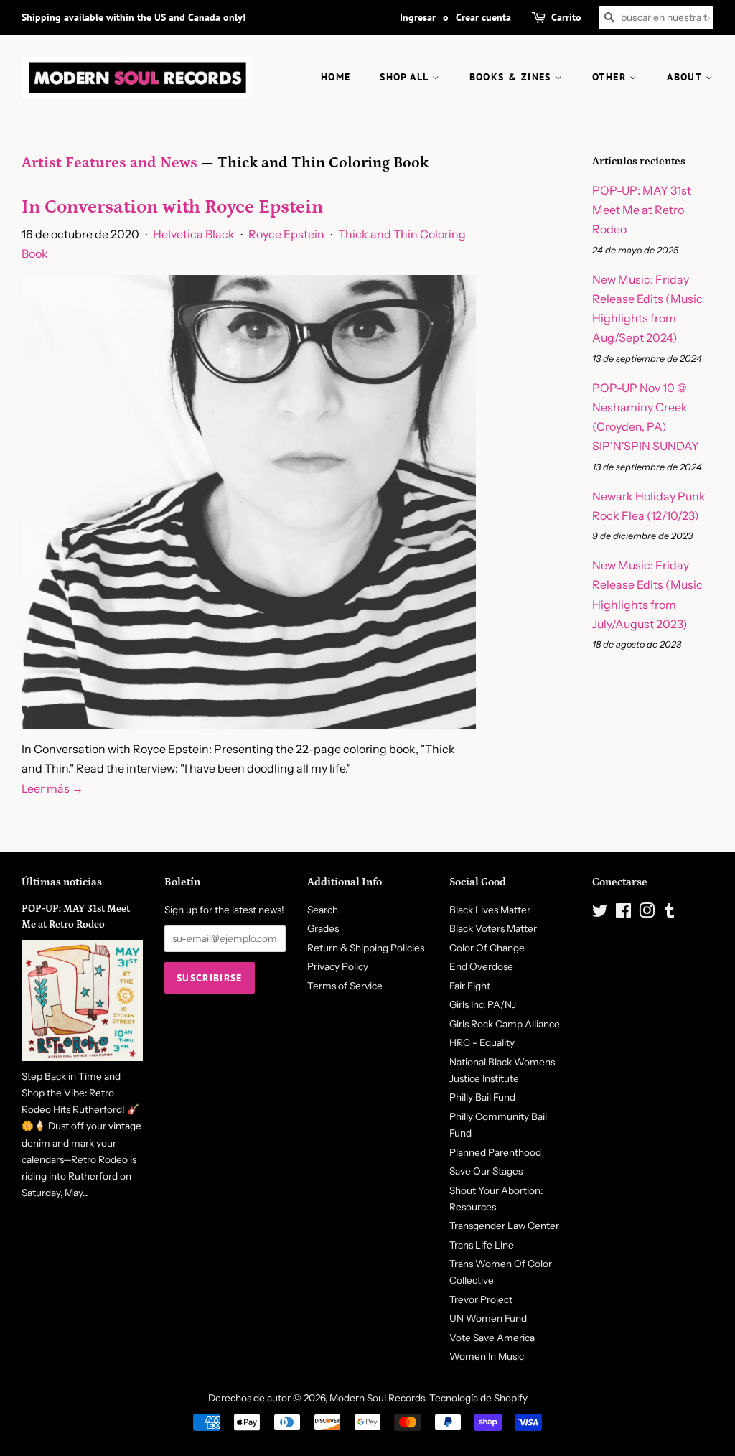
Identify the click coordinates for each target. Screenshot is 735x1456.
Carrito (566, 17)
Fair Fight (469, 985)
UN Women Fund (488, 1318)
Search (322, 909)
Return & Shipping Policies (365, 947)
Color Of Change (487, 947)
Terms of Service (345, 985)
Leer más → (52, 788)
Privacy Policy (337, 966)
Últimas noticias (62, 882)
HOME (336, 76)
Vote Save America (492, 1337)
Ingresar (418, 17)
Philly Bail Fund (482, 1097)
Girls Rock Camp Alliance (504, 1024)
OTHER (610, 76)
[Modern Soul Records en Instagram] (647, 913)
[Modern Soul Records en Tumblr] (670, 913)
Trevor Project (480, 1299)
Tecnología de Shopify (478, 1398)
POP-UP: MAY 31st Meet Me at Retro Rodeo (641, 209)
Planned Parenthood (495, 1152)
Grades (323, 928)
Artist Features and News (109, 163)
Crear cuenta (483, 17)
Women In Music (486, 1356)
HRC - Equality (482, 1042)
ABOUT (686, 76)
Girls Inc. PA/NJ (482, 1004)
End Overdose (481, 966)
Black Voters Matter (493, 928)
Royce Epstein (286, 234)
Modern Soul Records (377, 1398)
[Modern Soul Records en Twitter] (600, 913)
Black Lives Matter (489, 909)
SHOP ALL (406, 76)
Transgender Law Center (504, 1225)
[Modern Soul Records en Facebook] (623, 913)
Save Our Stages (486, 1171)
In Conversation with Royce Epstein (172, 207)
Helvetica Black (194, 234)
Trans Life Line (481, 1245)
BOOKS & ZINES (512, 76)
